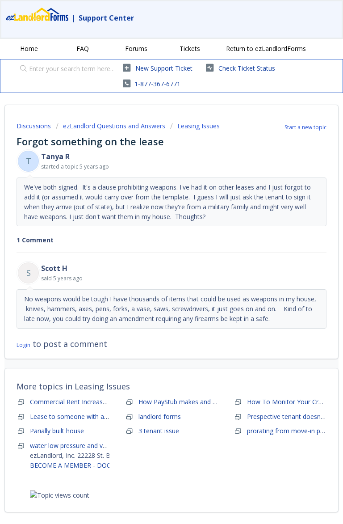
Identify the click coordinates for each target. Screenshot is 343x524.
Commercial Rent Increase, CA (74, 401)
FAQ (82, 48)
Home (29, 48)
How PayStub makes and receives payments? (203, 401)
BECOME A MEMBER (60, 465)
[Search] (21, 69)
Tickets (190, 48)
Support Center (106, 18)
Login (23, 345)
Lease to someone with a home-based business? (101, 416)
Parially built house (57, 431)
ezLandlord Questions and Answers (114, 126)
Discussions (34, 126)
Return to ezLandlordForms (266, 48)
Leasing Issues (198, 126)
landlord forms (159, 416)
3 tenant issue (158, 431)
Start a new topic (305, 127)
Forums (136, 48)
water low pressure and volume (75, 445)
